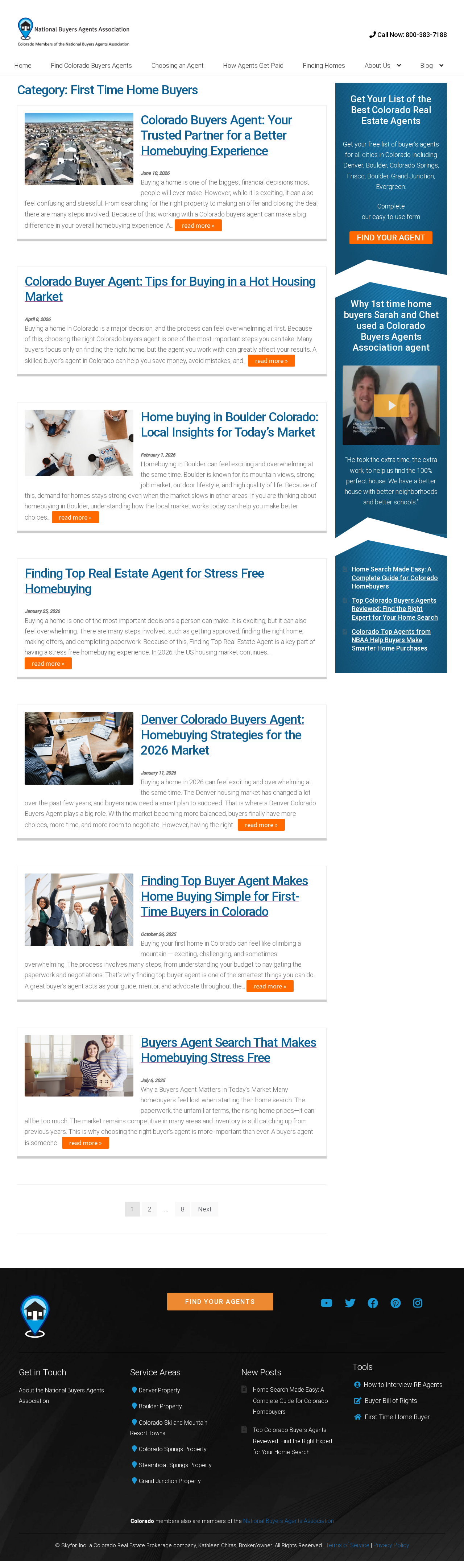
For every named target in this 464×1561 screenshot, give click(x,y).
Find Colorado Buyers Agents (91, 65)
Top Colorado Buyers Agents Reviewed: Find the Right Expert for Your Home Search (395, 608)
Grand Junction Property (170, 1481)
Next (205, 1209)
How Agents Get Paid (253, 65)
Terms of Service (347, 1545)
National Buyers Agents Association (288, 1520)
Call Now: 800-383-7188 (411, 34)
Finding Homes (324, 65)
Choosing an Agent (178, 65)
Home (23, 65)
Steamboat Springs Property (175, 1465)
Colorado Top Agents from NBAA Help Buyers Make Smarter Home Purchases (391, 640)
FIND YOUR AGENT (391, 237)
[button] (220, 1301)
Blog (426, 65)
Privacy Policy (391, 1545)
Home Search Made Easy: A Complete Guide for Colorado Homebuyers (395, 577)
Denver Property (159, 1390)
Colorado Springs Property (173, 1449)
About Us (377, 65)
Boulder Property (160, 1406)
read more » (198, 225)
